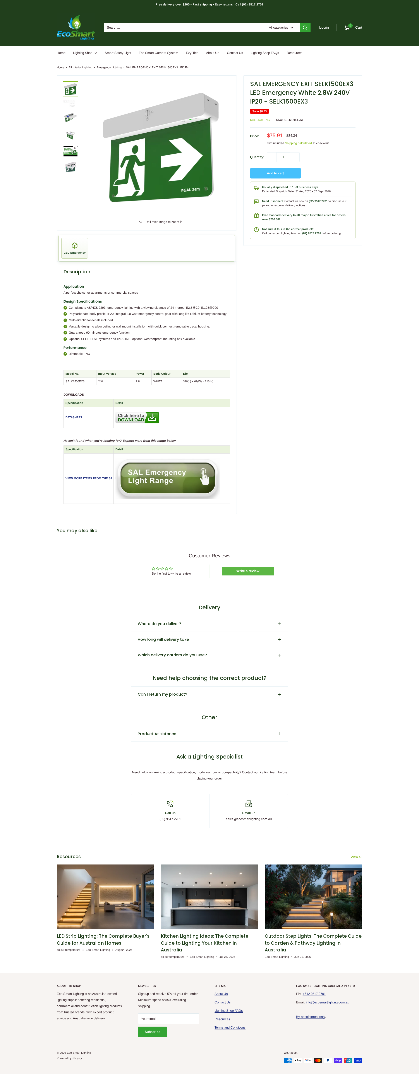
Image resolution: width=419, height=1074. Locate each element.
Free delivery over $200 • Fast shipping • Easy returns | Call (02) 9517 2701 (209, 4)
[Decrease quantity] (271, 156)
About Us (212, 53)
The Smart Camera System (158, 53)
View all (357, 857)
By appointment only (310, 1017)
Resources (294, 53)
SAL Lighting (260, 119)
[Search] (305, 27)
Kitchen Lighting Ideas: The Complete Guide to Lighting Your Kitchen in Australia (204, 943)
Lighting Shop (82, 53)
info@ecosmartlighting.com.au (327, 1002)
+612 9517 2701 (314, 994)
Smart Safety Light (118, 53)
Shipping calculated (298, 143)
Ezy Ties (192, 53)
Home (61, 53)
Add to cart (275, 173)
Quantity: (257, 157)
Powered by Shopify (69, 1058)
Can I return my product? (162, 694)
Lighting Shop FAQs (265, 53)
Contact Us (235, 53)
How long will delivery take (163, 639)
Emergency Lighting (109, 67)
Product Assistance (157, 733)
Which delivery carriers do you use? (172, 655)
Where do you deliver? (159, 623)
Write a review (247, 571)
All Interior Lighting (80, 67)
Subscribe (152, 1032)
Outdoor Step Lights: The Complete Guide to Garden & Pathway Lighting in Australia (313, 943)
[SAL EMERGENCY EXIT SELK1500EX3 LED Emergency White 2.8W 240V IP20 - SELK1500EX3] (137, 410)
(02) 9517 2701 (318, 201)
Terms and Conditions (230, 1027)
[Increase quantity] (294, 156)
